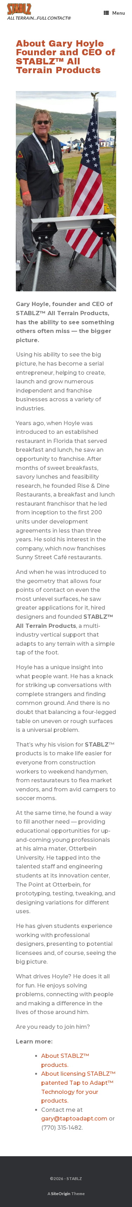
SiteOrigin (60, 1193)
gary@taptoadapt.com (74, 1118)
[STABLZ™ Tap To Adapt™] (36, 9)
